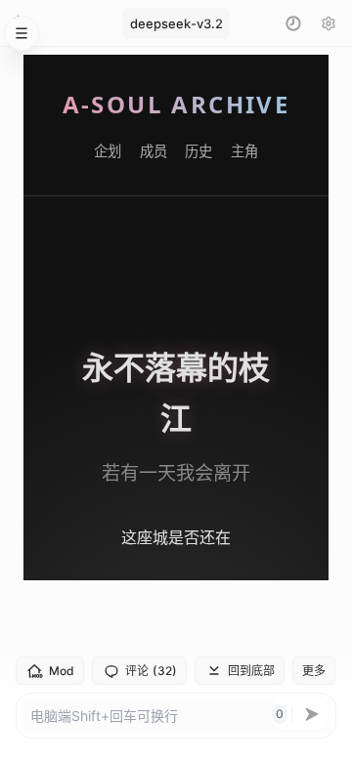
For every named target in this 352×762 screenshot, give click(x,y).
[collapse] (21, 33)
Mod (61, 670)
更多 (314, 670)
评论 (151, 671)
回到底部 (251, 670)
